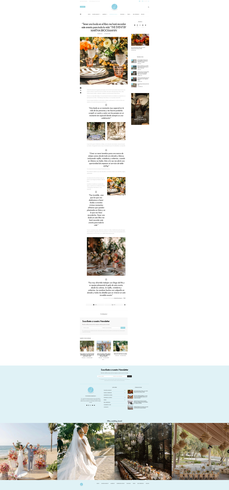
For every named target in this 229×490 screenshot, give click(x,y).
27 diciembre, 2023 (140, 86)
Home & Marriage (108, 392)
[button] (102, 359)
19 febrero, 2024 (139, 81)
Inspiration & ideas (113, 14)
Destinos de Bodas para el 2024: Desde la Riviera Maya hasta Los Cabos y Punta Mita (142, 67)
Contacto (106, 407)
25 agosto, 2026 (133, 50)
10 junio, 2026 (117, 355)
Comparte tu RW (107, 404)
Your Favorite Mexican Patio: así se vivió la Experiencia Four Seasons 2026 (138, 48)
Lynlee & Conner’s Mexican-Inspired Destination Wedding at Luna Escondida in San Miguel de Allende (141, 402)
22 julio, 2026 (83, 357)
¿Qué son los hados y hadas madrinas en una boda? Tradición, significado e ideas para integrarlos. (103, 355)
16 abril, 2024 (139, 69)
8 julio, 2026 (100, 357)
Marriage (104, 14)
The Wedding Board (107, 33)
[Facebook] (87, 405)
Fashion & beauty (95, 14)
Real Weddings (136, 14)
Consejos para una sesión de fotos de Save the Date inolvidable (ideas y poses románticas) (143, 73)
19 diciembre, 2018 (99, 33)
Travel (128, 14)
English (142, 14)
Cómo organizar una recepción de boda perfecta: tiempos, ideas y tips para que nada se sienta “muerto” (87, 355)
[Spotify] (145, 26)
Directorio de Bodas (83, 1)
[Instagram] (89, 405)
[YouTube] (92, 405)
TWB (124, 298)
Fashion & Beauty (108, 390)
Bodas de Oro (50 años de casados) (120, 353)
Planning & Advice (108, 397)
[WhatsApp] (148, 1)
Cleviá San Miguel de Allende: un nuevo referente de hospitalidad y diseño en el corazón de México (140, 396)
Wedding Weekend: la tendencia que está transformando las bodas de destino (141, 407)
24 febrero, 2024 (139, 75)
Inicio (89, 14)
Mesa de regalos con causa (94, 1)
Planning (122, 14)
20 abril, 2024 (139, 63)
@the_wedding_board (114, 421)
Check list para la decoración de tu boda (143, 84)
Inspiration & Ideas (108, 395)
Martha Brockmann (118, 298)
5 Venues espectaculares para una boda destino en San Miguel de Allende (143, 78)
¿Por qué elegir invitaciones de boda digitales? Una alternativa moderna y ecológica (142, 61)
